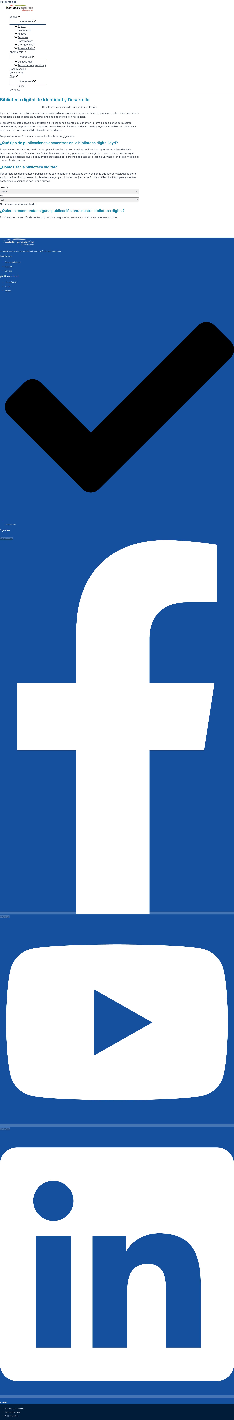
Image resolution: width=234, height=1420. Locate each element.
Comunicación (18, 69)
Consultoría (16, 72)
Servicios (23, 37)
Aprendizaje (16, 51)
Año (1, 196)
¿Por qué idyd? (26, 44)
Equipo (21, 26)
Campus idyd (25, 61)
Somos (13, 16)
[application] (18, 16)
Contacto (15, 89)
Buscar (21, 86)
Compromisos (25, 41)
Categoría (4, 187)
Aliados (22, 33)
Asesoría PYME (26, 48)
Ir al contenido (8, 1)
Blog (12, 76)
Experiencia (24, 30)
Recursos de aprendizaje (32, 65)
